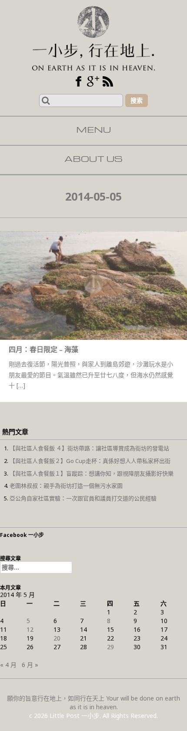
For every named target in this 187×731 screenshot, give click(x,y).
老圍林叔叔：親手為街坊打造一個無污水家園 (66, 486)
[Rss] (108, 81)
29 (110, 647)
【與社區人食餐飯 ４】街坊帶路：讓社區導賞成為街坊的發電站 (89, 448)
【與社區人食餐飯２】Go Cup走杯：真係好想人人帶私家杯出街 (90, 461)
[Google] (93, 81)
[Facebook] (78, 81)
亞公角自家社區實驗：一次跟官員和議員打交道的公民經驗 (83, 498)
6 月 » (30, 665)
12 (30, 629)
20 (56, 638)
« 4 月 (8, 665)
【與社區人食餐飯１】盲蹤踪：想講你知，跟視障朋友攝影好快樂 (92, 473)
